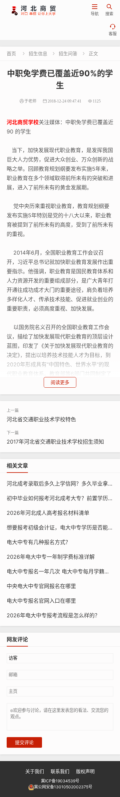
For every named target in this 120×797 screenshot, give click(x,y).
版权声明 (85, 771)
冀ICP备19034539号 (60, 780)
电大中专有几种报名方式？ (39, 542)
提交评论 (24, 742)
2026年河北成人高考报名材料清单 (48, 512)
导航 (95, 10)
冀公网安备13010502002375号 (63, 786)
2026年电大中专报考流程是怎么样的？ (53, 615)
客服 (113, 30)
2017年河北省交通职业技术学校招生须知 (55, 441)
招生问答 (68, 53)
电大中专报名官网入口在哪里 (41, 600)
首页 (11, 53)
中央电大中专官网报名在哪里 (41, 586)
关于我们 (34, 771)
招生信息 (38, 53)
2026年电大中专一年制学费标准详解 (51, 556)
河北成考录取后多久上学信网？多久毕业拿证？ (63, 483)
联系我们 (60, 771)
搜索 (109, 10)
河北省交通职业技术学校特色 (41, 419)
